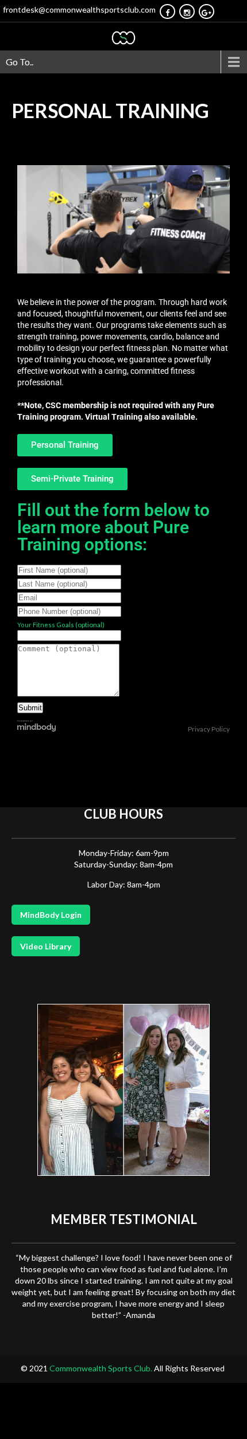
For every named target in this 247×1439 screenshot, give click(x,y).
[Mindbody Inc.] (36, 729)
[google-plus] (206, 11)
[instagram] (187, 11)
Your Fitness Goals (45, 624)
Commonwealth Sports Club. (101, 1368)
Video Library (45, 946)
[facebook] (167, 11)
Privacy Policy (209, 729)
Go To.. (19, 61)
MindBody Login (51, 915)
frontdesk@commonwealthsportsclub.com (79, 9)
